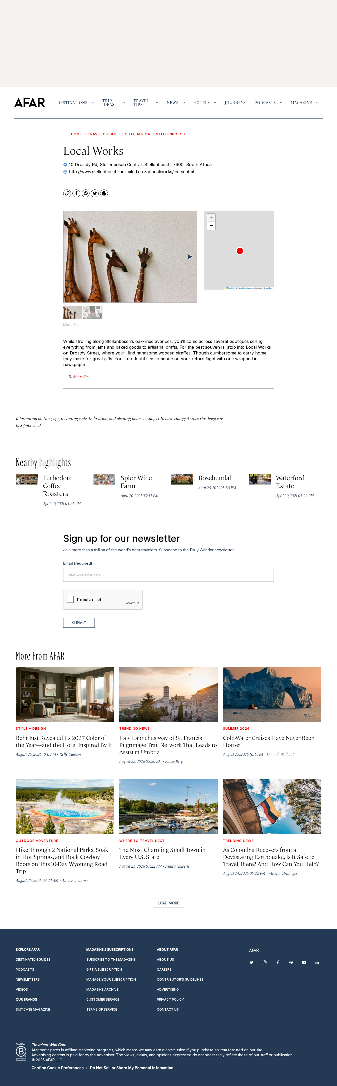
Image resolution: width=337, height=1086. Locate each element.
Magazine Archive (102, 989)
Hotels (202, 102)
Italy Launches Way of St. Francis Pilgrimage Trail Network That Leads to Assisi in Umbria (168, 744)
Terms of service (101, 1009)
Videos (22, 989)
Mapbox (269, 287)
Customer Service (102, 999)
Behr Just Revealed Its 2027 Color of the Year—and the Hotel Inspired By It (64, 741)
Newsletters (28, 979)
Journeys (235, 102)
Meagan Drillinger (283, 873)
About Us (165, 959)
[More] (92, 102)
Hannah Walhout (280, 754)
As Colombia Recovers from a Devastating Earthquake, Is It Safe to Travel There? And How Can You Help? (271, 856)
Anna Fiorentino (75, 880)
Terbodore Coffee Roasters (58, 485)
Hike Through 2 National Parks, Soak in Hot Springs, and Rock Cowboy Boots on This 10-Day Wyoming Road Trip (62, 860)
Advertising (168, 989)
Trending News (134, 728)
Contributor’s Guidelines (180, 979)
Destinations (72, 102)
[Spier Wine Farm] (104, 479)
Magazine (301, 102)
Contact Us (168, 1009)
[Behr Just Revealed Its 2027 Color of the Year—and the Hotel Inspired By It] (65, 694)
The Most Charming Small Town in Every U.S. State (162, 853)
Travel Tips (141, 102)
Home (76, 134)
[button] (240, 251)
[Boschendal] (182, 479)
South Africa (136, 134)
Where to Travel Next (142, 840)
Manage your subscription (111, 979)
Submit (79, 623)
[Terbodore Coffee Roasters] (27, 479)
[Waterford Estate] (260, 479)
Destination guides (33, 959)
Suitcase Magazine (33, 1009)
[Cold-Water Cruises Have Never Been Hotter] (272, 694)
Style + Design (31, 728)
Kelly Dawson (70, 754)
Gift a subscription (104, 969)
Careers (164, 969)
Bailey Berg (174, 761)
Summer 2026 (236, 728)
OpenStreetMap (244, 287)
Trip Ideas (108, 102)
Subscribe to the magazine (110, 959)
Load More (168, 903)
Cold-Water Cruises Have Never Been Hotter (269, 741)
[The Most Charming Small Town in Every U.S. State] (168, 806)
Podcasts (265, 102)
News (173, 102)
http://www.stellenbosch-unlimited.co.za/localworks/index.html (131, 171)
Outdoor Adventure (37, 840)
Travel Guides (102, 134)
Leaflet (231, 287)
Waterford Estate (290, 481)
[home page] (29, 102)
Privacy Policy (170, 999)
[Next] (189, 256)
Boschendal (214, 477)
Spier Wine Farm (136, 481)
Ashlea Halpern (177, 865)
